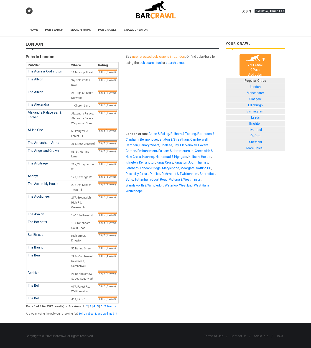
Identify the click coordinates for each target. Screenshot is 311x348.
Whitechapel (134, 191)
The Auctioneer (39, 196)
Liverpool (255, 130)
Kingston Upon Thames (191, 162)
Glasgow (255, 99)
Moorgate (188, 168)
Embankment (147, 151)
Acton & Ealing (158, 134)
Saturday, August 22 (270, 11)
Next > (111, 306)
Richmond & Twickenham (180, 174)
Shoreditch (207, 174)
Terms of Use (213, 336)
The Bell (33, 285)
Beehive (33, 273)
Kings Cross (165, 162)
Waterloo (171, 185)
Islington (132, 162)
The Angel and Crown (43, 150)
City (176, 145)
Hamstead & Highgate (171, 157)
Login (246, 11)
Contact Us (238, 336)
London (255, 87)
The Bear (34, 255)
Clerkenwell (188, 145)
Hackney (148, 157)
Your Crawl (255, 65)
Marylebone (170, 168)
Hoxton (206, 157)
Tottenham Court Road (151, 179)
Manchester (255, 93)
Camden (132, 145)
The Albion (35, 79)
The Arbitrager (38, 163)
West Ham (201, 185)
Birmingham (255, 111)
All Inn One (35, 130)
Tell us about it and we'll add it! (98, 313)
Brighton (255, 123)
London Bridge (150, 168)
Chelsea (166, 145)
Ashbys (33, 176)
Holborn (194, 157)
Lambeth (132, 168)
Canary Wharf (149, 145)
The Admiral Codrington (45, 71)
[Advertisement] (172, 99)
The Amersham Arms (43, 142)
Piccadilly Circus (137, 174)
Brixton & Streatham (174, 139)
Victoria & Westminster (185, 179)
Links (279, 336)
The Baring (35, 247)
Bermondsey (149, 139)
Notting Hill (203, 168)
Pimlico (155, 174)
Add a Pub (261, 336)
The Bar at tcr (37, 222)
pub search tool (151, 63)
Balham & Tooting (183, 134)
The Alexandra (38, 104)
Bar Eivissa (35, 234)
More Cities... (255, 148)
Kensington (147, 162)
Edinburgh (255, 105)
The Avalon (36, 214)
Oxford (255, 136)
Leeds (255, 117)
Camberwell (199, 139)
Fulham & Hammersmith (176, 151)
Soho (129, 179)
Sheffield (255, 142)
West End (186, 185)
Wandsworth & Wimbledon (144, 185)
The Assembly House (43, 184)
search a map (176, 63)
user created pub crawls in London (158, 57)
